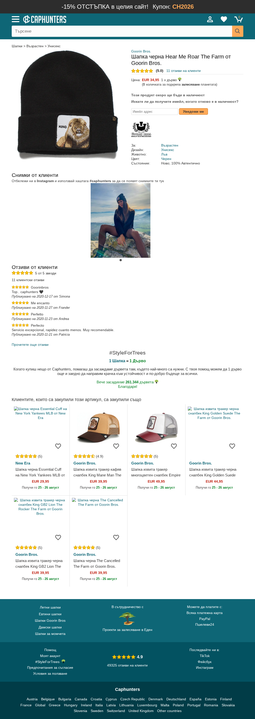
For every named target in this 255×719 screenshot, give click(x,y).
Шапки (17, 46)
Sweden (97, 711)
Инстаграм (204, 667)
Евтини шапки (50, 614)
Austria (32, 699)
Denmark (155, 699)
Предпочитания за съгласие (50, 667)
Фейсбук (204, 662)
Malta (165, 705)
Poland (178, 705)
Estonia (211, 699)
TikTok (205, 656)
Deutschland (176, 699)
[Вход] (210, 19)
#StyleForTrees (48, 662)
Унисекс (54, 46)
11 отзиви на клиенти (183, 71)
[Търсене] (237, 31)
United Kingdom (141, 711)
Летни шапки (50, 607)
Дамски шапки (50, 627)
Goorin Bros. (141, 51)
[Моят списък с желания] (223, 19)
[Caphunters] (78, 18)
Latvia (111, 705)
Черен (166, 159)
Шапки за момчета (50, 634)
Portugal (193, 705)
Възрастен (35, 46)
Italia (99, 705)
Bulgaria (64, 699)
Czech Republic (132, 699)
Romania (211, 705)
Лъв (164, 154)
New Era (22, 463)
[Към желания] (58, 445)
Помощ (50, 650)
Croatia (96, 699)
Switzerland (116, 711)
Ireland (86, 705)
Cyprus (111, 699)
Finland (226, 699)
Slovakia (228, 705)
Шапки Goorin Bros (50, 620)
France (26, 705)
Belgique (48, 699)
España (195, 699)
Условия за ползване (50, 673)
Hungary (70, 705)
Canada (81, 699)
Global (40, 705)
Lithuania (126, 705)
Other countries (169, 711)
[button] (121, 260)
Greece (55, 705)
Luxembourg (147, 705)
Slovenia (80, 711)
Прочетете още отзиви (30, 345)
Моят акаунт (50, 656)
